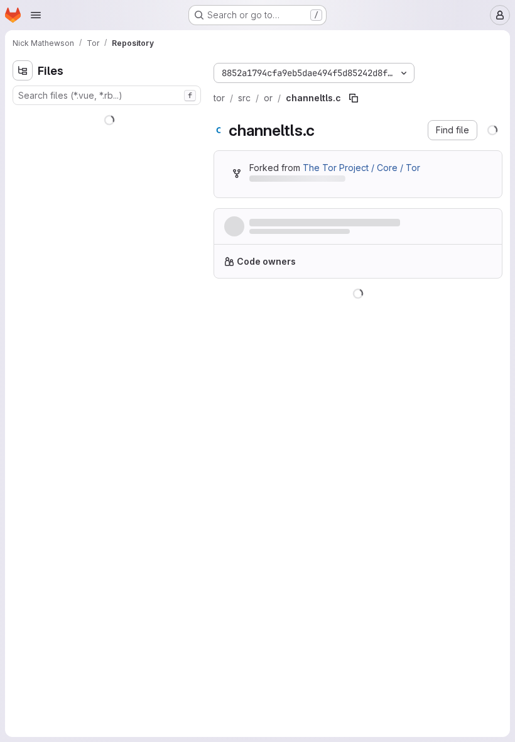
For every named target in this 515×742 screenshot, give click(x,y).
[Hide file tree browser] (23, 70)
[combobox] (103, 95)
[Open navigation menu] (36, 15)
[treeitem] (104, 118)
